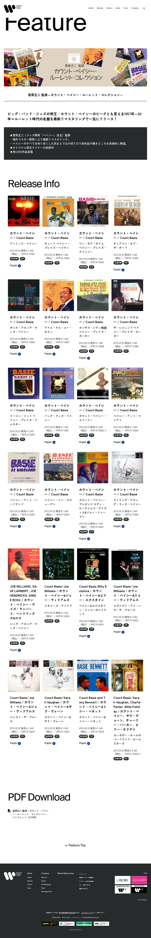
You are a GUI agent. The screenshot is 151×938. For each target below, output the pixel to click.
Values (43, 881)
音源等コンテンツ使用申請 (86, 878)
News (118, 8)
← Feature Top (75, 845)
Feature (109, 8)
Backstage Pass (46, 891)
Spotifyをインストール (87, 913)
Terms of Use (66, 917)
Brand (29, 873)
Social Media (142, 899)
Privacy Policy (56, 917)
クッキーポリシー (76, 917)
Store (125, 8)
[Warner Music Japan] (13, 876)
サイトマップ (82, 874)
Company (135, 8)
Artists (91, 8)
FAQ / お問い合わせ (84, 885)
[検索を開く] (144, 8)
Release (100, 8)
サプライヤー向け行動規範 (86, 881)
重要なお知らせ (83, 889)
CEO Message (46, 884)
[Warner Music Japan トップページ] (13, 9)
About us (44, 877)
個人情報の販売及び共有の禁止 (67, 913)
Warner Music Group (65, 873)
